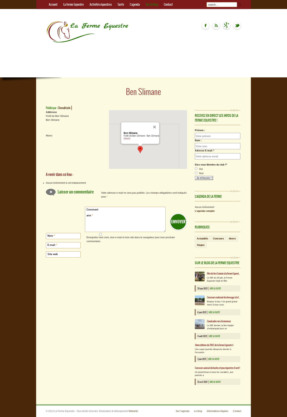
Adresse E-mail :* (204, 150)
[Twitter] (237, 25)
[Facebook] (205, 25)
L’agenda (135, 4)
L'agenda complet (205, 211)
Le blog (198, 411)
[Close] (154, 127)
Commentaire (92, 212)
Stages (201, 245)
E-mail (52, 244)
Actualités (202, 238)
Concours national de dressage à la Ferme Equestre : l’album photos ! (223, 297)
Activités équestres (101, 4)
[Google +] (226, 25)
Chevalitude (64, 108)
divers (232, 238)
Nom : (198, 140)
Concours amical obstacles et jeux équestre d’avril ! (217, 368)
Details (127, 138)
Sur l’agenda (182, 411)
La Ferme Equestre (73, 4)
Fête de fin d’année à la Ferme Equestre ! (223, 273)
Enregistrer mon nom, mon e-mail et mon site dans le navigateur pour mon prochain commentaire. (130, 239)
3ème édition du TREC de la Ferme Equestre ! (214, 345)
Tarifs (121, 4)
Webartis (133, 411)
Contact (168, 4)
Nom (51, 235)
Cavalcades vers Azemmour (219, 321)
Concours (218, 238)
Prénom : (200, 130)
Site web (52, 254)
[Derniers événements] (216, 25)
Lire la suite (215, 288)
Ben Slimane (143, 91)
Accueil (53, 4)
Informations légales (217, 411)
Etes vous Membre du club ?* (211, 164)
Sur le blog (152, 4)
